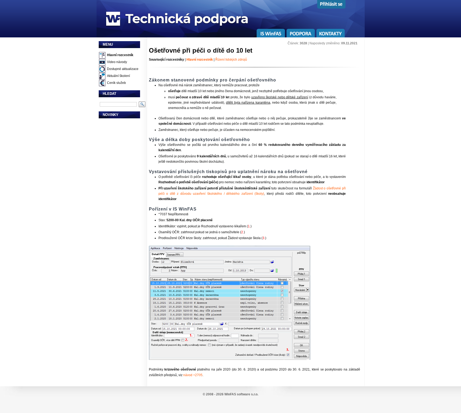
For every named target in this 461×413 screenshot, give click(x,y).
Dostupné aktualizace (122, 69)
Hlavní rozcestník (120, 55)
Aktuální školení (118, 76)
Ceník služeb (116, 83)
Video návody (117, 62)
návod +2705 (192, 375)
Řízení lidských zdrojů (231, 59)
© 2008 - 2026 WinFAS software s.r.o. (230, 394)
